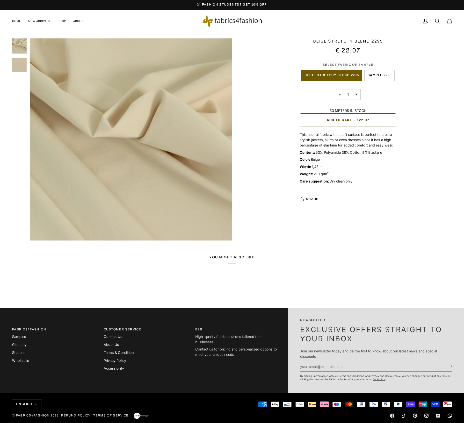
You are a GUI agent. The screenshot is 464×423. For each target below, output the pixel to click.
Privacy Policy (115, 360)
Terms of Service (111, 415)
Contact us (379, 379)
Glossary (19, 345)
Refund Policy (76, 415)
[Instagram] (426, 416)
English (24, 404)
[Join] (448, 366)
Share (312, 199)
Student (18, 352)
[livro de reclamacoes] (141, 415)
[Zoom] (39, 231)
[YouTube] (438, 416)
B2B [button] (198, 329)
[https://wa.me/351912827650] (450, 416)
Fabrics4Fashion (33, 415)
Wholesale (20, 360)
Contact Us (113, 337)
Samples (19, 337)
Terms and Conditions (351, 375)
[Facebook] (392, 416)
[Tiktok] (404, 416)
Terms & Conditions (120, 352)
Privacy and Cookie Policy (385, 375)
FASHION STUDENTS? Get (234, 4)
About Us (111, 345)
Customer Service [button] (122, 329)
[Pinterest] (415, 416)
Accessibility (114, 368)
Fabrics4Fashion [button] (29, 329)
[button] (62, 21)
